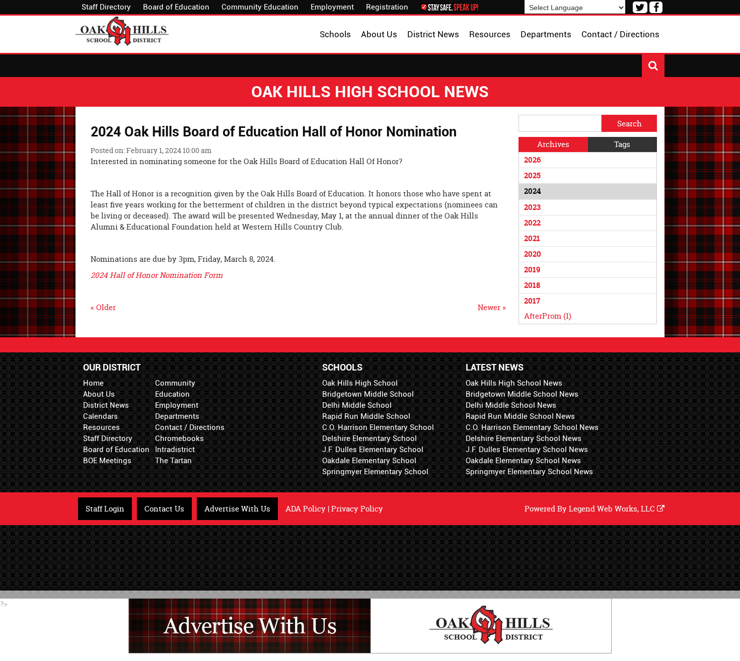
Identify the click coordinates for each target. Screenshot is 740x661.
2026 (532, 160)
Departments (177, 416)
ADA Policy (305, 508)
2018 (532, 285)
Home (93, 383)
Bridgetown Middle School (368, 394)
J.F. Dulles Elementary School (372, 449)
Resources (101, 427)
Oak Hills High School (360, 383)
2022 (532, 222)
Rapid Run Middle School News (520, 416)
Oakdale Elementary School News (523, 460)
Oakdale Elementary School (369, 460)
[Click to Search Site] (653, 65)
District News (106, 405)
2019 (532, 269)
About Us (99, 394)
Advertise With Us (237, 508)
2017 (532, 301)
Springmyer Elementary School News (529, 471)
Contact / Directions (190, 427)
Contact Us (164, 508)
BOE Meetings (107, 460)
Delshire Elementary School (369, 438)
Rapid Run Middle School (366, 416)
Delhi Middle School (357, 405)
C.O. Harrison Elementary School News (532, 427)
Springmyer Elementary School (375, 471)
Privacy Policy (357, 508)
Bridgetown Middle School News (522, 394)
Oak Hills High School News (514, 383)
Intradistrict (175, 449)
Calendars (100, 416)
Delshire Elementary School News (523, 438)
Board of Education (176, 7)
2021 (532, 238)
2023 (532, 207)
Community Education (260, 7)
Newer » (492, 307)
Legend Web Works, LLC (613, 508)
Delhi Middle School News (511, 405)
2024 (532, 191)
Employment (332, 7)
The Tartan (173, 460)
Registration (387, 7)
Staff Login (105, 508)
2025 (532, 175)
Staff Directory (106, 7)
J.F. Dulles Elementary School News (527, 449)
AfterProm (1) (547, 316)
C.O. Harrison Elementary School (378, 427)
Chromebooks (179, 438)
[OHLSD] (122, 30)
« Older (103, 307)
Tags (622, 144)
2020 (532, 254)
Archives (553, 144)
